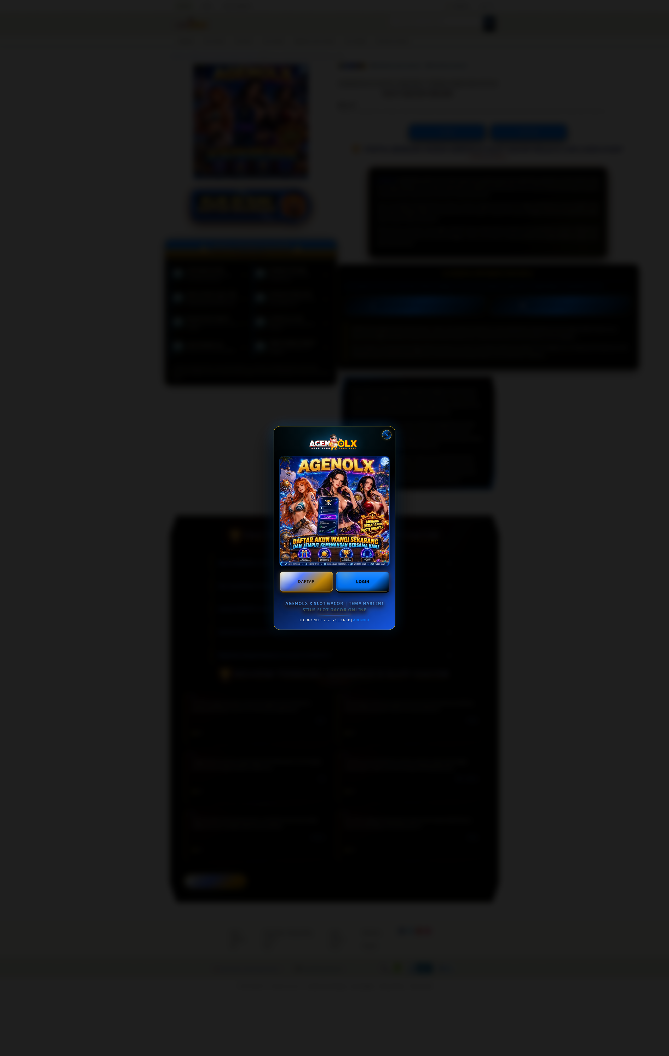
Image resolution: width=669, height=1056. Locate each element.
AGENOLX (361, 620)
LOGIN (362, 581)
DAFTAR (306, 581)
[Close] (386, 434)
